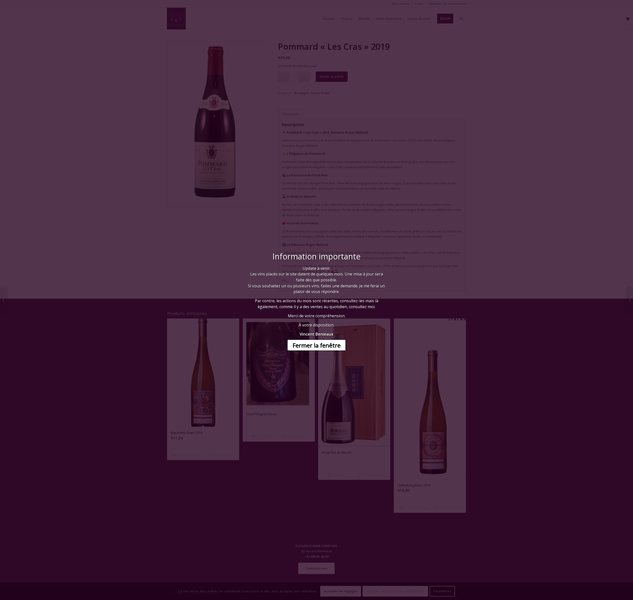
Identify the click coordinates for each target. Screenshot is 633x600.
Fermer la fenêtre (316, 345)
